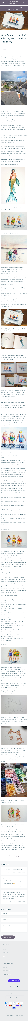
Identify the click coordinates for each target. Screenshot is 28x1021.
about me (5, 959)
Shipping (5, 952)
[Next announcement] (25, 8)
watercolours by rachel (13, 1011)
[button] (3, 2)
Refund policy (13, 1013)
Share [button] (4, 49)
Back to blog (15, 856)
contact (5, 967)
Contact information (14, 1017)
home (4, 949)
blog (4, 956)
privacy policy (7, 974)
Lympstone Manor (8, 963)
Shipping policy (19, 1015)
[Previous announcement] (3, 8)
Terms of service (10, 1015)
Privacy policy (20, 1013)
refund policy (6, 970)
